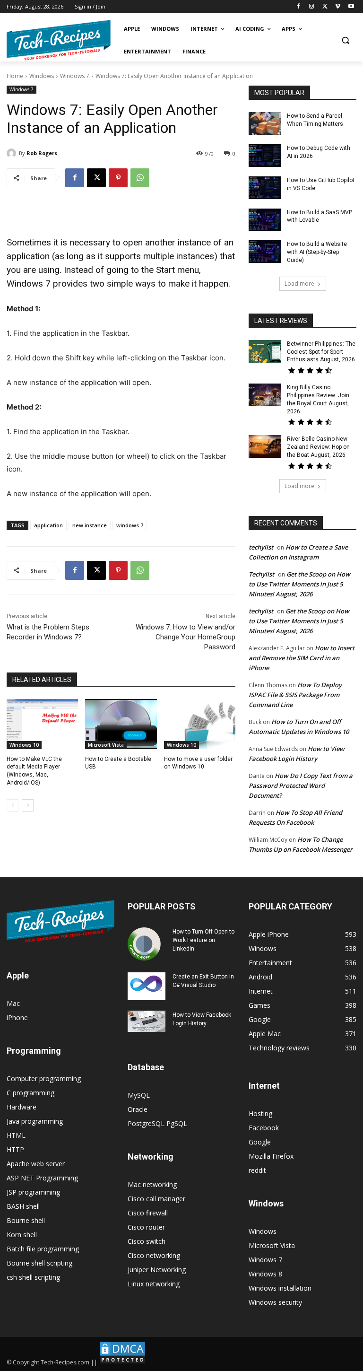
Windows (41, 76)
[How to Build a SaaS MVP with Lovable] (265, 220)
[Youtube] (351, 6)
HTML (16, 1135)
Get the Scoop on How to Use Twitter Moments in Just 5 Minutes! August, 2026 (299, 584)
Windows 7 (74, 76)
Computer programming (44, 1078)
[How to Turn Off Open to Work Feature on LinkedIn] (146, 944)
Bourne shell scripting (39, 1262)
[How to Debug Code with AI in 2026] (265, 155)
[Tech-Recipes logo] (59, 40)
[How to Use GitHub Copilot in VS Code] (265, 187)
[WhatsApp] (139, 177)
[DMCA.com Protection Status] (122, 1362)
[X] (325, 6)
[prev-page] (12, 805)
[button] (345, 40)
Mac (13, 1003)
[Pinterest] (118, 177)
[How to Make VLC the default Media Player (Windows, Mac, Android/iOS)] (42, 724)
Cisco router (146, 1227)
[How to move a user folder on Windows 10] (199, 724)
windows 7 (129, 525)
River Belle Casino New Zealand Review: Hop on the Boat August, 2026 (318, 447)
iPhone (17, 1017)
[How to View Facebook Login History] (146, 1021)
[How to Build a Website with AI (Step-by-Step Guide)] (265, 251)
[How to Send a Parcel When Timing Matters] (265, 123)
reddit (257, 1170)
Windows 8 (265, 1273)
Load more (299, 283)
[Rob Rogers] (13, 153)
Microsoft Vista (106, 745)
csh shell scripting (33, 1277)
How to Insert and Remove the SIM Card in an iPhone (301, 658)
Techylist (261, 574)
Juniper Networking (157, 1269)
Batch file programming (43, 1248)
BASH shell (23, 1206)
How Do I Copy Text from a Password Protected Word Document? (301, 785)
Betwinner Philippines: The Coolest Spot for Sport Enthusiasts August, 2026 (321, 352)
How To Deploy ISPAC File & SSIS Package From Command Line (295, 695)
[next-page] (28, 805)
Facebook (264, 1127)
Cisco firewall (148, 1212)
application (48, 525)
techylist (261, 547)
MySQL (139, 1095)
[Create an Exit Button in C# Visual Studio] (146, 986)
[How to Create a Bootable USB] (120, 724)
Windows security (275, 1302)
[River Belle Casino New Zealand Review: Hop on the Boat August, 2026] (265, 446)
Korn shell (22, 1234)
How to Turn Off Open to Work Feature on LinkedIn (203, 940)
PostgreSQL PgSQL (157, 1123)
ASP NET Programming (42, 1177)
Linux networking (154, 1283)
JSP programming (33, 1192)
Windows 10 (24, 745)
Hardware (21, 1106)
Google (260, 1141)
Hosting (260, 1113)
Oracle (137, 1109)
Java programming (35, 1121)
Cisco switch (146, 1241)
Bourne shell (26, 1220)
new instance (89, 525)
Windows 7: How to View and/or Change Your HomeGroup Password (185, 637)
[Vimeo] (337, 6)
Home (15, 76)
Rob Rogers (41, 153)
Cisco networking (154, 1255)
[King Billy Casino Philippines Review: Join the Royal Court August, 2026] (265, 395)
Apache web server (36, 1163)
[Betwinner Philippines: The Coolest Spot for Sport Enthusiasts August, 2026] (265, 351)
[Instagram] (311, 6)
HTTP (15, 1149)
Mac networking (152, 1184)
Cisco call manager (156, 1198)
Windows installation (280, 1288)
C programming (30, 1092)
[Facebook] (298, 6)
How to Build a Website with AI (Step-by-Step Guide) (317, 252)
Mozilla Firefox (271, 1156)
